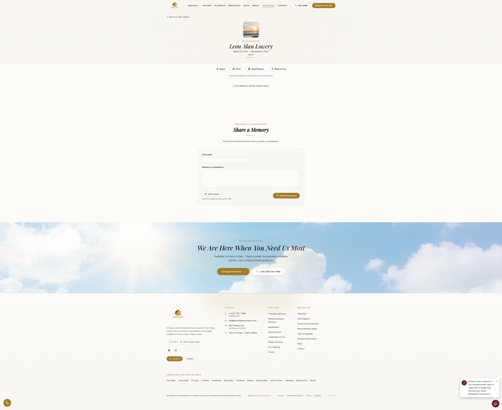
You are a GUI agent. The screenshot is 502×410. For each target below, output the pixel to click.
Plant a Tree (280, 69)
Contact (282, 5)
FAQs (299, 344)
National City (301, 380)
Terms (308, 396)
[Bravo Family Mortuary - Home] (175, 5)
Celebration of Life (276, 337)
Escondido (228, 380)
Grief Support (303, 319)
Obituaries (269, 5)
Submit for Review (288, 195)
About (256, 5)
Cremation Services (277, 314)
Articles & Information (307, 339)
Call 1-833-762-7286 (270, 271)
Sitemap (318, 396)
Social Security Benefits (307, 324)
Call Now (303, 5)
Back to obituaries (179, 17)
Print (238, 69)
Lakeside (289, 380)
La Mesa (205, 380)
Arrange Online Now (233, 271)
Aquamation (273, 327)
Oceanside (216, 380)
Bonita (313, 380)
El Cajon (194, 380)
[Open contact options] (7, 403)
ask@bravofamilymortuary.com (242, 320)
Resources (234, 5)
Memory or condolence (213, 167)
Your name (207, 154)
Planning (220, 5)
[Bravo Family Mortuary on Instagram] (175, 350)
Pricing (207, 5)
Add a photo (213, 194)
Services (193, 6)
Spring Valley (261, 380)
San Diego (171, 380)
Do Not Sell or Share (295, 396)
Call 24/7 (176, 359)
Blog (246, 5)
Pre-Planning (274, 347)
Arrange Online (324, 5)
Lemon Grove (276, 380)
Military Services (275, 342)
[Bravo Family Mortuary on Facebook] (169, 350)
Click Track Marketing (262, 396)
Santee (250, 380)
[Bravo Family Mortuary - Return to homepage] (178, 314)
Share (222, 69)
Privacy (281, 396)
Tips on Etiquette (305, 334)
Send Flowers (257, 69)
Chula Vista (183, 380)
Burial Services (274, 332)
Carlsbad (240, 380)
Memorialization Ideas (307, 329)
